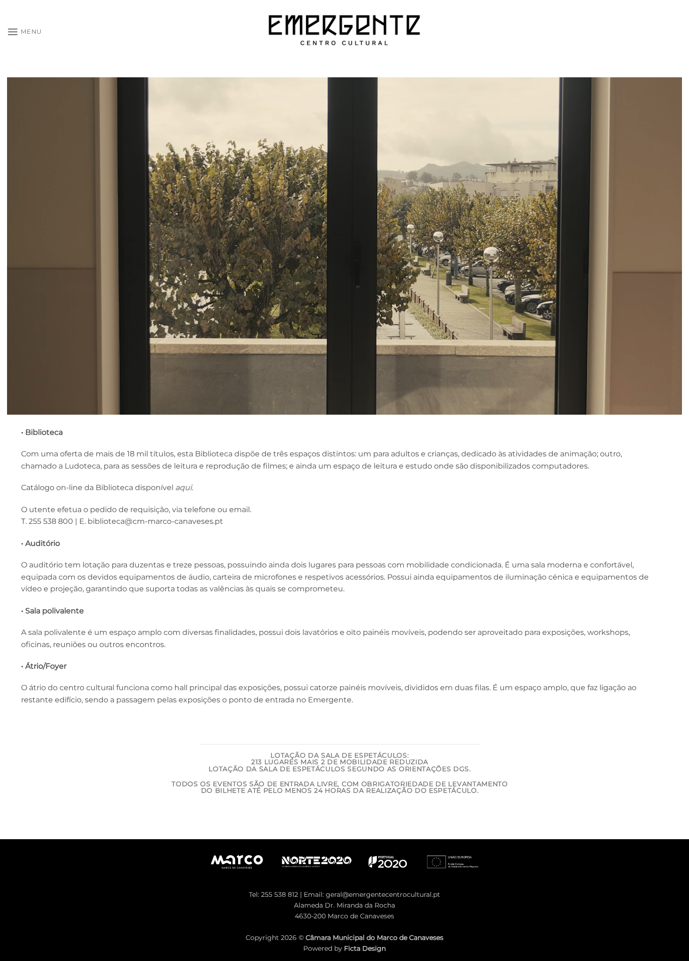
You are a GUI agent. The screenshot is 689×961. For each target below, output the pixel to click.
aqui (183, 487)
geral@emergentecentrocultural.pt (383, 894)
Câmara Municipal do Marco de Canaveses (374, 937)
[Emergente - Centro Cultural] (344, 32)
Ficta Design (365, 948)
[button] (24, 31)
